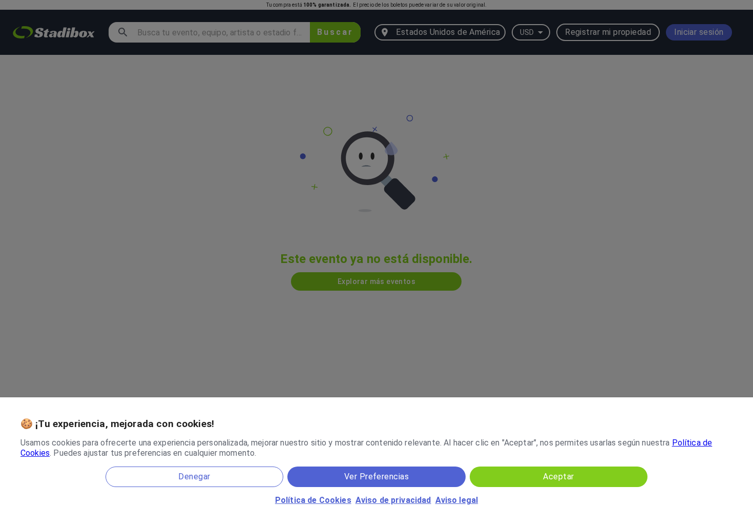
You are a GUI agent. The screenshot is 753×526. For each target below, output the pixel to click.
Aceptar (558, 476)
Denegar (194, 476)
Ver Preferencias (376, 476)
